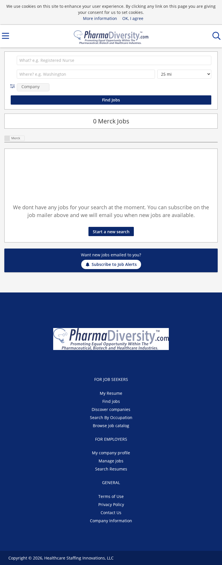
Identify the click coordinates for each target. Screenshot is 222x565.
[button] (14, 86)
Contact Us (111, 512)
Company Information (111, 520)
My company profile (111, 452)
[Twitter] (107, 362)
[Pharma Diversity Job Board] (111, 36)
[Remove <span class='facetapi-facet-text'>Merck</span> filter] (7, 138)
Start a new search (111, 231)
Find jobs (111, 401)
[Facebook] (98, 362)
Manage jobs (111, 461)
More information (100, 18)
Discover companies (111, 409)
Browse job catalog (111, 425)
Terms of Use (111, 496)
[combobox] (114, 60)
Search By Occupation (111, 417)
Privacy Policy (111, 504)
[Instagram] (125, 362)
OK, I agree (132, 18)
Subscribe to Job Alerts (114, 264)
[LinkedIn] (117, 362)
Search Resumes (111, 469)
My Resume (111, 393)
